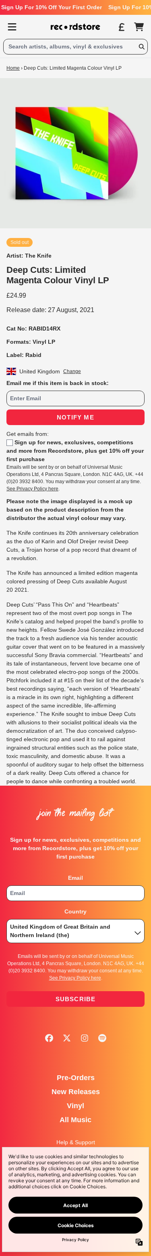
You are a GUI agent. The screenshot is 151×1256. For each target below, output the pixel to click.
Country (75, 911)
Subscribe (76, 999)
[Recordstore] (76, 27)
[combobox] (75, 46)
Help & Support (75, 1142)
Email (75, 878)
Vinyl (75, 1106)
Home (13, 68)
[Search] (141, 46)
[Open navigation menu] (12, 27)
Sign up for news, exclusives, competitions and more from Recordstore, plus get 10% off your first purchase (75, 450)
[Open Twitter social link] (67, 1038)
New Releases (76, 1092)
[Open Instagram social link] (84, 1038)
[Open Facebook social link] (49, 1038)
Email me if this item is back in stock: (57, 383)
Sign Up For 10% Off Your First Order (51, 7)
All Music (75, 1120)
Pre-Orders (76, 1078)
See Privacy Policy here (32, 489)
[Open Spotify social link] (102, 1038)
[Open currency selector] (121, 27)
